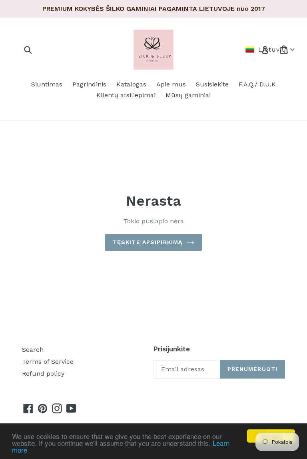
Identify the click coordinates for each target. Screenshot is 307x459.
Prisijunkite (172, 349)
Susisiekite (212, 84)
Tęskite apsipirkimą (147, 242)
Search (33, 349)
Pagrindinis (89, 84)
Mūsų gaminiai (188, 95)
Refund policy (43, 373)
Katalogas (131, 84)
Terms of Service (48, 361)
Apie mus (171, 84)
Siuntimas (46, 84)
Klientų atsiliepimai (125, 95)
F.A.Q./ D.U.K (257, 84)
